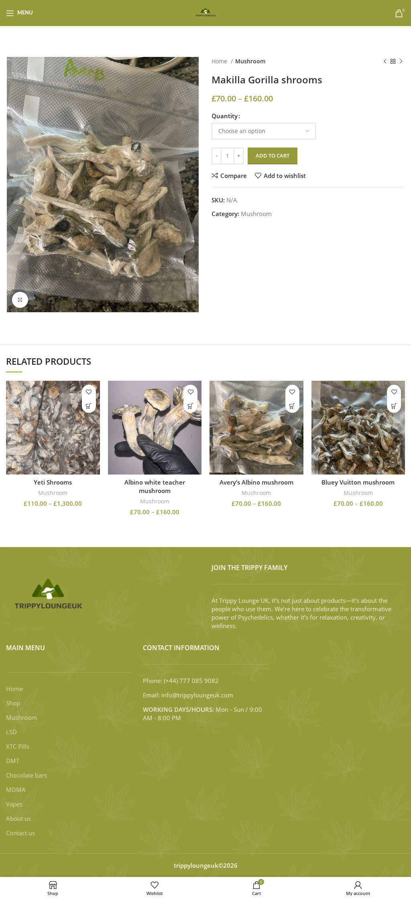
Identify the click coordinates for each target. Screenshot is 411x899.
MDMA (16, 790)
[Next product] (401, 61)
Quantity (225, 116)
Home (220, 61)
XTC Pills (17, 746)
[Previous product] (385, 61)
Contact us (20, 833)
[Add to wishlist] (89, 392)
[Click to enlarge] (20, 300)
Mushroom (250, 61)
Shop (13, 703)
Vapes (14, 804)
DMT (12, 761)
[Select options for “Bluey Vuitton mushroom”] (394, 406)
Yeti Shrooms (53, 482)
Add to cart (272, 155)
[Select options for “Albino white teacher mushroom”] (190, 406)
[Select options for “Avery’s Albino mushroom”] (292, 406)
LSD (11, 732)
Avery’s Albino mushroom (256, 482)
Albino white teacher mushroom (154, 486)
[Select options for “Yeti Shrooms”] (89, 406)
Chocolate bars (26, 775)
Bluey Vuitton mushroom (358, 482)
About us (18, 818)
